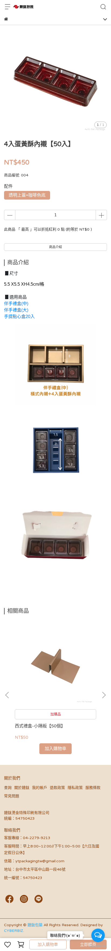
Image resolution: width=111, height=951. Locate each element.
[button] (103, 695)
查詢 (8, 787)
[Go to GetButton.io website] (98, 945)
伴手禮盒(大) (16, 310)
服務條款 (92, 787)
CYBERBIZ (13, 930)
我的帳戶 (39, 787)
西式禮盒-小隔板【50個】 (40, 726)
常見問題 (11, 796)
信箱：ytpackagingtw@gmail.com (34, 861)
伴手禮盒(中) (16, 303)
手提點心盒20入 (19, 316)
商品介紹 (55, 247)
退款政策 (57, 787)
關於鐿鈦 (21, 787)
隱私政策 (75, 787)
